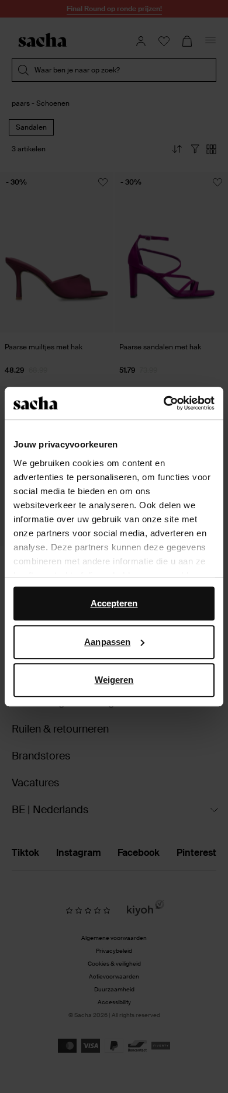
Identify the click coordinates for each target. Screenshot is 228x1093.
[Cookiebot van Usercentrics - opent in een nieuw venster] (164, 403)
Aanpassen (107, 642)
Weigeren (114, 680)
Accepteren (114, 603)
